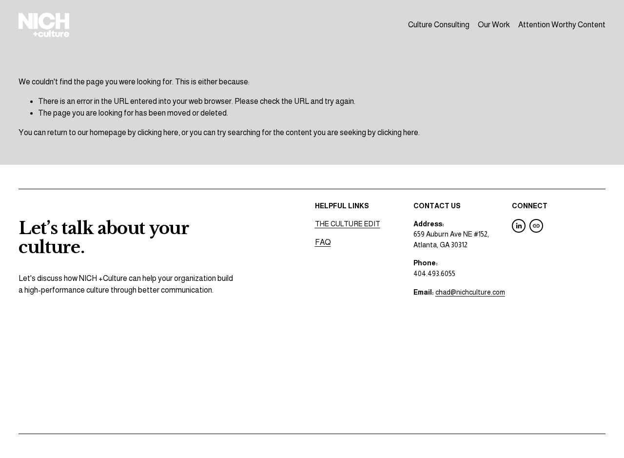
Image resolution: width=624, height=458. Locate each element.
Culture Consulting (438, 24)
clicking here (157, 132)
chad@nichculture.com (470, 292)
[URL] (536, 226)
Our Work (494, 24)
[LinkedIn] (519, 226)
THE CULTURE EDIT (347, 224)
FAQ (323, 242)
